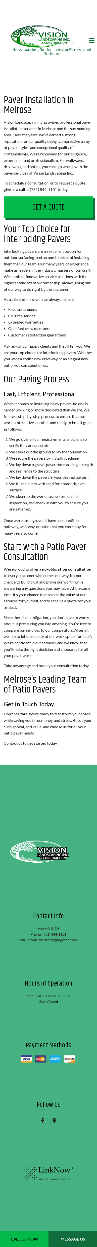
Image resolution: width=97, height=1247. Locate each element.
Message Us (73, 1239)
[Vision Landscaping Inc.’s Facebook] (42, 1121)
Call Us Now (24, 1239)
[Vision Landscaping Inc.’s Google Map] (54, 1121)
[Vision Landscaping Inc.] (51, 36)
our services (30, 630)
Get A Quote (48, 208)
